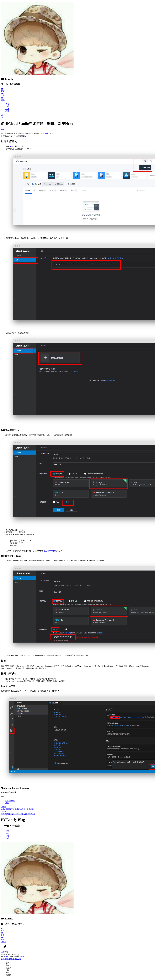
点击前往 (4, 952)
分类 (11, 959)
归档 (15, 959)
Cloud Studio (10, 801)
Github (3, 942)
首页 (3, 959)
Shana (21, 956)
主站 (46, 133)
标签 (7, 959)
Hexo (3, 129)
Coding (11, 146)
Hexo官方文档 (49, 551)
